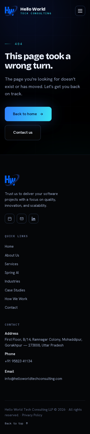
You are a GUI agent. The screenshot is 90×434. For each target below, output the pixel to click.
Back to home (25, 113)
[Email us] (21, 218)
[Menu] (80, 11)
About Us (12, 255)
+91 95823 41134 (18, 361)
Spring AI (12, 272)
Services (11, 264)
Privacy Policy (32, 415)
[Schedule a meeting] (9, 218)
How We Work (16, 298)
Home (9, 246)
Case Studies (15, 290)
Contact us (22, 132)
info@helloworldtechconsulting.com (33, 378)
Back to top (14, 423)
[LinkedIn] (33, 218)
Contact (11, 307)
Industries (12, 281)
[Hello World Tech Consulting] (45, 180)
